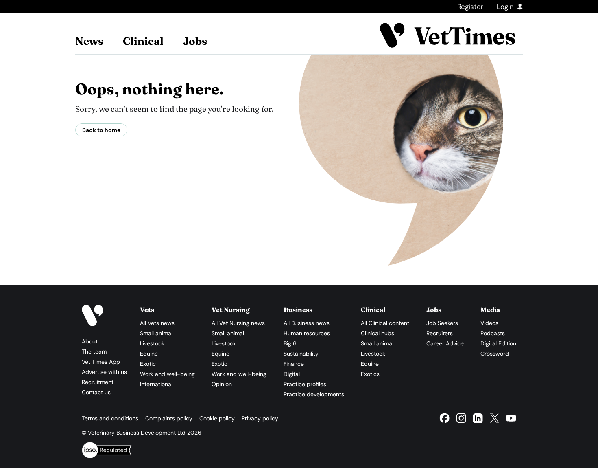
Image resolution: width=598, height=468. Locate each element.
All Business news (307, 323)
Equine (149, 353)
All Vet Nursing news (238, 323)
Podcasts (492, 333)
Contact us (96, 392)
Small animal (156, 333)
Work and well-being (167, 374)
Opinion (222, 384)
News (89, 41)
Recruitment (97, 382)
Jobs (195, 41)
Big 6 (290, 343)
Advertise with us (104, 372)
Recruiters (439, 333)
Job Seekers (442, 323)
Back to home (101, 130)
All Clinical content (385, 323)
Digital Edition (498, 343)
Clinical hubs (377, 333)
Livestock (152, 343)
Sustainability (301, 353)
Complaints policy (168, 418)
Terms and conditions (110, 418)
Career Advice (445, 343)
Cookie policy (217, 418)
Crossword (494, 353)
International (156, 384)
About (90, 341)
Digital (292, 374)
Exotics (370, 374)
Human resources (307, 333)
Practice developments (314, 394)
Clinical (143, 41)
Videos (489, 323)
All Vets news (157, 323)
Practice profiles (305, 384)
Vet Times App (101, 361)
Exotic (148, 363)
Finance (294, 363)
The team (94, 351)
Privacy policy (260, 418)
